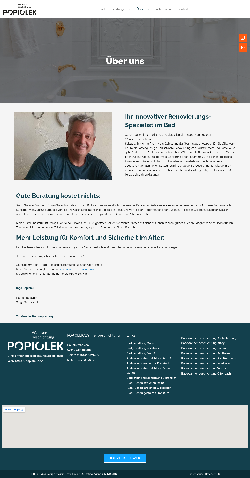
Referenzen (163, 9)
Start (102, 9)
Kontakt (183, 9)
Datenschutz (212, 474)
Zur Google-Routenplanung (34, 316)
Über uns (143, 9)
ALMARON (110, 474)
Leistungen (119, 9)
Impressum (196, 474)
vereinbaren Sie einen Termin (78, 269)
